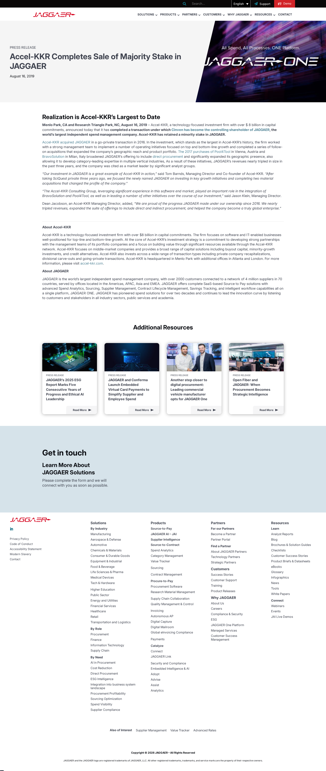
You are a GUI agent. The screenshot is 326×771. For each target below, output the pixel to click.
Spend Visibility (101, 704)
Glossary (277, 572)
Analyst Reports (282, 534)
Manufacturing (101, 534)
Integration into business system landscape (113, 686)
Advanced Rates (204, 730)
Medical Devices (102, 577)
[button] (241, 4)
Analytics (157, 690)
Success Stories (222, 574)
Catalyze (157, 646)
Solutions (146, 14)
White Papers (280, 594)
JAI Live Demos (282, 617)
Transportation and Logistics (111, 622)
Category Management (167, 556)
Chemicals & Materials (106, 550)
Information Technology (107, 645)
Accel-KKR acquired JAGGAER (66, 142)
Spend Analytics (162, 550)
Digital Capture (161, 621)
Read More (80, 410)
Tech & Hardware (103, 583)
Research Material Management (173, 592)
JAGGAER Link (161, 656)
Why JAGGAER (238, 14)
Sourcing (157, 568)
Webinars (277, 606)
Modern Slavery (20, 554)
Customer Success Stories (289, 556)
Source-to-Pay (161, 528)
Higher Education (103, 589)
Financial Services (103, 606)
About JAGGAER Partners (229, 551)
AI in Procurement (103, 662)
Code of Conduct (21, 544)
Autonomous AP (162, 616)
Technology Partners (225, 557)
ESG (214, 619)
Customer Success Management (224, 637)
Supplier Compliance (105, 710)
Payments (158, 639)
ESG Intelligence (102, 679)
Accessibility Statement (26, 549)
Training (216, 585)
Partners (189, 14)
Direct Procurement (104, 673)
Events (276, 611)
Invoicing (157, 610)
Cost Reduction (101, 668)
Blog (274, 539)
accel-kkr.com (91, 263)
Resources (263, 14)
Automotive (99, 545)
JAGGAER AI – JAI (164, 534)
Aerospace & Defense (106, 539)
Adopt (155, 674)
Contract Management (166, 574)
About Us (217, 603)
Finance (96, 640)
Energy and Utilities (104, 600)
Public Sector (100, 595)
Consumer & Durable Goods (110, 556)
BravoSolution (53, 157)
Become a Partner (223, 534)
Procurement (100, 634)
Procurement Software (166, 586)
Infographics (280, 577)
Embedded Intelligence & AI (170, 668)
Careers (216, 608)
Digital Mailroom (162, 627)
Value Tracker (160, 561)
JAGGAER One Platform (227, 625)
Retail (94, 617)
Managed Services (224, 630)
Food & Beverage (103, 567)
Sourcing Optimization (106, 699)
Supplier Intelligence (165, 539)
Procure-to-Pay (162, 581)
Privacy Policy (19, 539)
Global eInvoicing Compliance (172, 632)
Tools (275, 588)
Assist (155, 685)
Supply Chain (100, 650)
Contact (285, 14)
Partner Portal (220, 539)
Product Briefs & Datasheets (290, 561)
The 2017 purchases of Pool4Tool (204, 152)
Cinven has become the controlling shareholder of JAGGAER (220, 130)
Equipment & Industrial (106, 561)
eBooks (276, 567)
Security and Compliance (168, 663)
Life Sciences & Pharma (107, 572)
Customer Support (224, 580)
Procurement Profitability (108, 693)
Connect (157, 651)
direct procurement (168, 157)
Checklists (278, 550)
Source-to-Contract (165, 545)
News (275, 583)
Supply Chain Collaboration (170, 598)
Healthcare (98, 611)
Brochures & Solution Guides (291, 545)
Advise (155, 679)
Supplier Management (151, 730)
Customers (212, 14)
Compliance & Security (227, 614)
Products (168, 14)
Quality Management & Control (172, 604)
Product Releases (223, 591)
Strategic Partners (223, 562)
